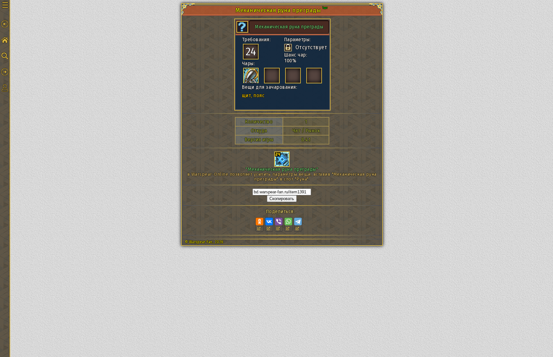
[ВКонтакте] (269, 221)
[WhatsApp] (288, 221)
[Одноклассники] (259, 221)
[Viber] (279, 221)
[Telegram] (298, 221)
